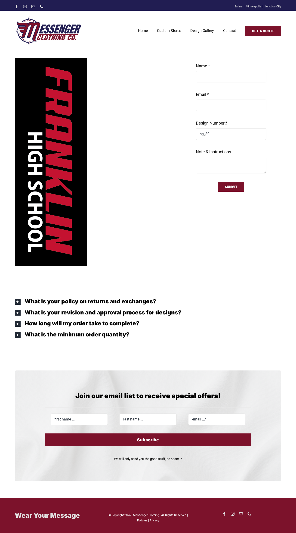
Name (203, 65)
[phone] (41, 6)
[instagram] (25, 6)
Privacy (154, 520)
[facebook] (16, 6)
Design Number (211, 123)
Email (202, 94)
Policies (142, 520)
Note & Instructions (213, 151)
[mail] (33, 6)
